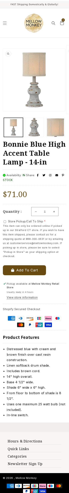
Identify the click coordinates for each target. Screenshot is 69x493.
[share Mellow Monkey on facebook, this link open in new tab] (38, 175)
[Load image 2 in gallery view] (34, 127)
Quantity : (12, 211)
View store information (22, 297)
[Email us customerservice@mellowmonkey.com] (56, 175)
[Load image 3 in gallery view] (55, 127)
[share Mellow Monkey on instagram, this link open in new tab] (50, 175)
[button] (5, 23)
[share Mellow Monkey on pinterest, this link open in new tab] (63, 175)
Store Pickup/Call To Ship (25, 221)
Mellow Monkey (26, 477)
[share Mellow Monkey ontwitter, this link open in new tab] (44, 175)
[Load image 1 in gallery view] (13, 127)
